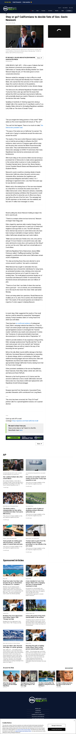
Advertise (38, 710)
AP (6, 13)
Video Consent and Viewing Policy (23, 731)
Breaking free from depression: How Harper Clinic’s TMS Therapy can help (13, 617)
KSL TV (59, 7)
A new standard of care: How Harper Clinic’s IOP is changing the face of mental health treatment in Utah (35, 583)
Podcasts (43, 10)
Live (33, 10)
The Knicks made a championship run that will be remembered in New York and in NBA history (13, 511)
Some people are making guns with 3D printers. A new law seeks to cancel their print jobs (13, 542)
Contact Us (38, 712)
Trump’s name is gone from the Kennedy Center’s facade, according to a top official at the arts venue (36, 543)
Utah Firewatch (17, 2)
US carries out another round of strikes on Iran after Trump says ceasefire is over (36, 478)
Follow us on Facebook (38, 716)
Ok (74, 720)
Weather (56, 10)
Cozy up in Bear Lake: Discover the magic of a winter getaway (12, 646)
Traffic (62, 10)
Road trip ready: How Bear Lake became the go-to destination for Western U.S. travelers (13, 582)
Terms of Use (20, 729)
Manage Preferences (57, 725)
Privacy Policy (27, 729)
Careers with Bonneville (38, 714)
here (21, 430)
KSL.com (71, 7)
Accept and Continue (57, 729)
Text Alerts (50, 10)
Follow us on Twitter (38, 718)
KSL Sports (65, 7)
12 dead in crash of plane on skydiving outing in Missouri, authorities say (35, 510)
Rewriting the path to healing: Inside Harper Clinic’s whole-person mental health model (35, 647)
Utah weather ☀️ (27, 2)
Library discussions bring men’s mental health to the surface (35, 616)
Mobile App (38, 708)
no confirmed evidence (23, 323)
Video (37, 10)
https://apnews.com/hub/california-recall (25, 421)
